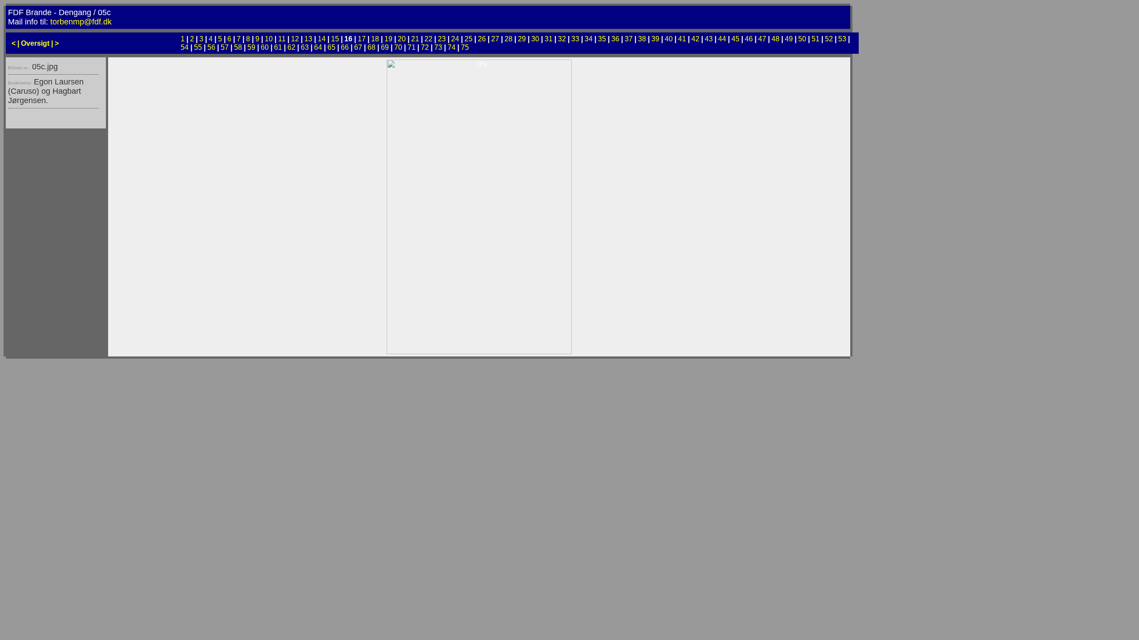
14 (322, 39)
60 (265, 47)
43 (709, 39)
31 (549, 39)
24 (455, 39)
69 (385, 47)
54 (185, 47)
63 (305, 47)
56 (211, 47)
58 (238, 47)
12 (295, 39)
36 (615, 39)
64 (318, 47)
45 (735, 39)
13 (308, 39)
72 (425, 47)
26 (482, 39)
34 (589, 39)
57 (225, 47)
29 (522, 39)
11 (282, 39)
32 (562, 39)
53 (842, 39)
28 (509, 39)
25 (468, 39)
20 (402, 39)
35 (602, 39)
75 (465, 47)
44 (722, 39)
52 (829, 39)
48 (775, 39)
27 (495, 39)
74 (452, 47)
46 (749, 39)
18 (375, 39)
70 (398, 47)
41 (682, 39)
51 (816, 39)
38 (642, 39)
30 (535, 39)
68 (372, 47)
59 (251, 47)
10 (269, 39)
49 (789, 39)
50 (802, 39)
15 (335, 39)
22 (428, 39)
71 (412, 47)
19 (388, 39)
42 (695, 39)
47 (762, 39)
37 (629, 39)
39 (655, 39)
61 (278, 47)
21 (415, 39)
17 (362, 39)
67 (358, 47)
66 (345, 47)
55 (198, 47)
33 (575, 39)
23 (442, 39)
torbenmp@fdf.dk (81, 21)
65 (331, 47)
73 (438, 47)
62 (291, 47)
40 (669, 39)
